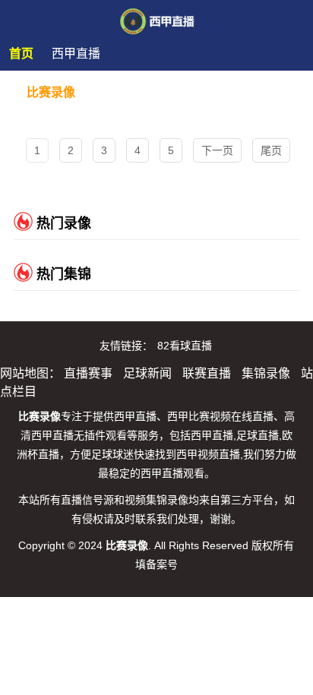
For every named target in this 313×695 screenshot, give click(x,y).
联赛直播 (206, 373)
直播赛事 (88, 373)
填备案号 (156, 564)
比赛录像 (51, 92)
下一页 (217, 150)
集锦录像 (266, 373)
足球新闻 (147, 373)
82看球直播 (184, 346)
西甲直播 (76, 53)
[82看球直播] (157, 17)
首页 (21, 53)
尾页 (271, 150)
